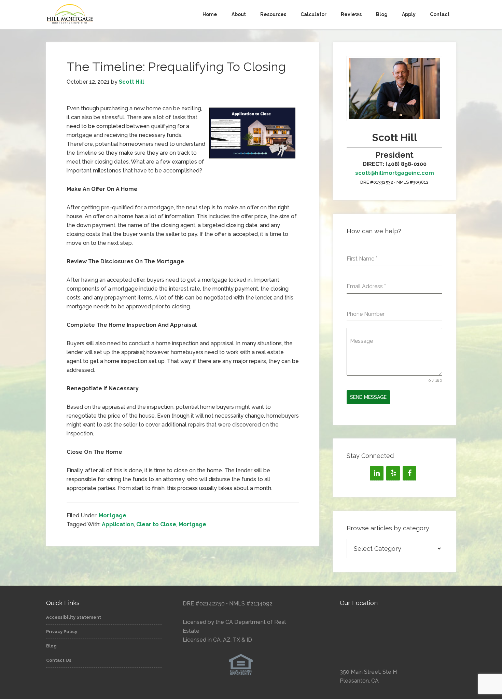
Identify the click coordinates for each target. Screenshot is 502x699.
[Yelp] (393, 473)
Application (118, 524)
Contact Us (58, 660)
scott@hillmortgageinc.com (394, 173)
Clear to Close (156, 524)
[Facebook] (409, 473)
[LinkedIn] (377, 473)
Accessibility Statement (73, 617)
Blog (51, 645)
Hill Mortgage (107, 14)
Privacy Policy (61, 631)
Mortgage (112, 515)
